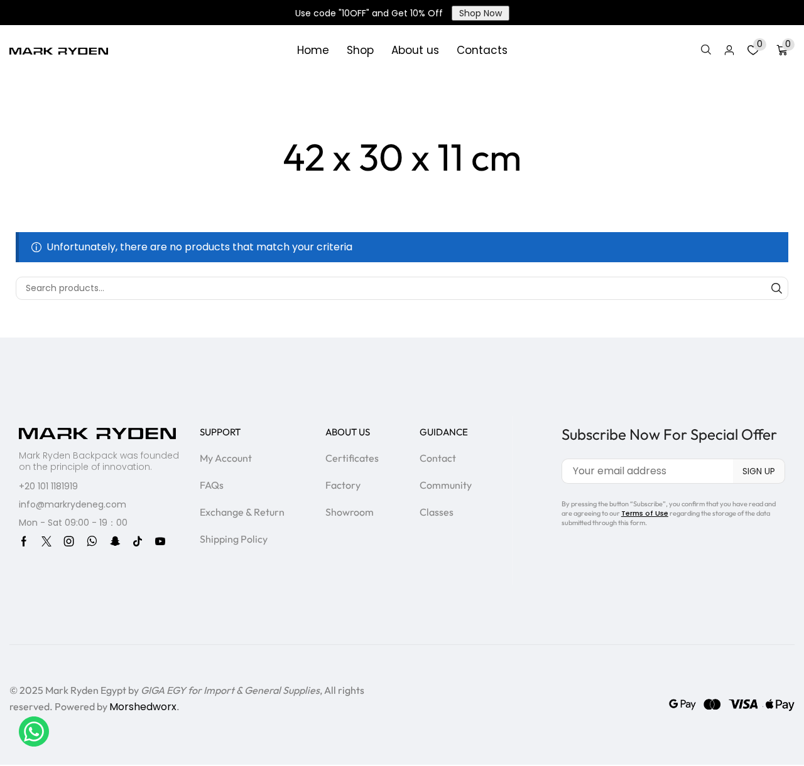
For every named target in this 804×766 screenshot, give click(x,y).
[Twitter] (46, 541)
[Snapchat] (115, 541)
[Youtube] (160, 541)
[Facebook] (24, 541)
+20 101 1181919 (48, 486)
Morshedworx (143, 707)
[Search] (776, 288)
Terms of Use (644, 513)
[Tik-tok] (138, 541)
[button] (706, 50)
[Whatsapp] (92, 541)
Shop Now (480, 13)
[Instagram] (69, 541)
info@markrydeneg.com (72, 504)
